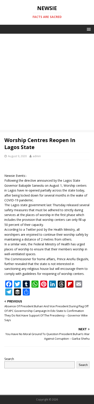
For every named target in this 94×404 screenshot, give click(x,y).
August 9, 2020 (17, 156)
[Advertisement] (47, 83)
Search (9, 359)
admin (37, 156)
